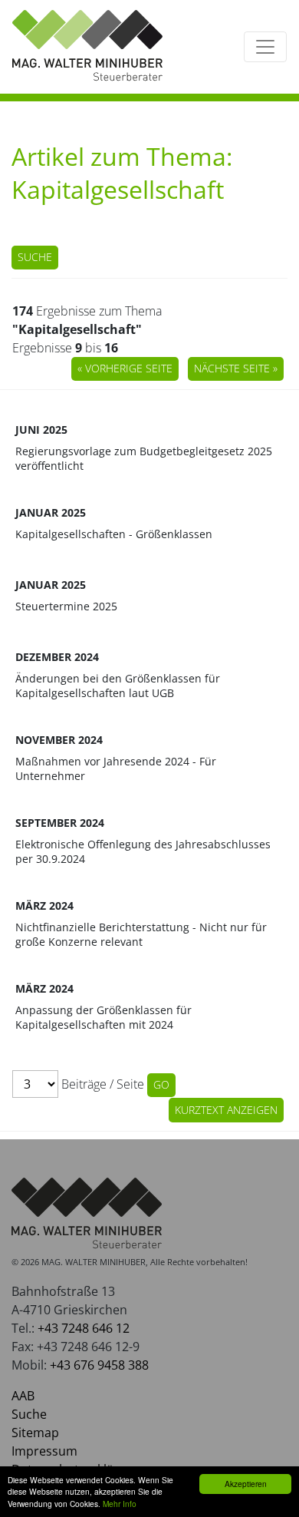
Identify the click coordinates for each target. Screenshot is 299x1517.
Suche (35, 257)
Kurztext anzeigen (226, 1109)
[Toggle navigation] (265, 46)
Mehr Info (119, 1503)
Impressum (44, 1451)
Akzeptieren (246, 1483)
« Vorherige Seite (124, 368)
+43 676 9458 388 (99, 1365)
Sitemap (35, 1432)
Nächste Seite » (236, 368)
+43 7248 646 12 (84, 1328)
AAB (23, 1395)
